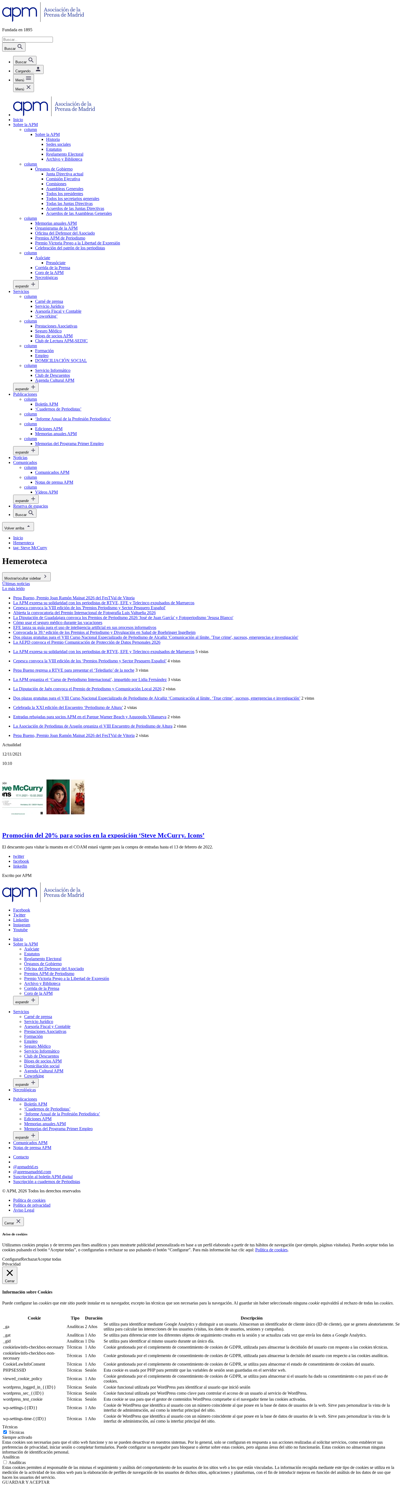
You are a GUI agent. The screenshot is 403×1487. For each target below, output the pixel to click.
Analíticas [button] (10, 1457)
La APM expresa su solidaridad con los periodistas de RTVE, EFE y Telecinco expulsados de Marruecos (103, 651)
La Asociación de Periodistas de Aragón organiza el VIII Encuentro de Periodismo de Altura (92, 726)
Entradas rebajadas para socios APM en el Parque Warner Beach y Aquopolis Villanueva (89, 716)
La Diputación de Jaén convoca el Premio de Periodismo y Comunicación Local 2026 (87, 688)
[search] (24, 60)
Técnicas (16, 1432)
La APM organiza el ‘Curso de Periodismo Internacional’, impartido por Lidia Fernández (90, 679)
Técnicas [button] (10, 1427)
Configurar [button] (11, 1259)
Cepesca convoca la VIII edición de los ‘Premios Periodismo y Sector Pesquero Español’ (89, 661)
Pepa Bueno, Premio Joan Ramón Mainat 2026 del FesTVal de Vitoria (74, 735)
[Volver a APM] (43, 20)
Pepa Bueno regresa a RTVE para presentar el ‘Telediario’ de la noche (73, 670)
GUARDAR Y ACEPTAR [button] (26, 1482)
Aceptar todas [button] (49, 1259)
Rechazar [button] (29, 1259)
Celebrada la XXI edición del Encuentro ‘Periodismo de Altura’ (68, 707)
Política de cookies (271, 1249)
